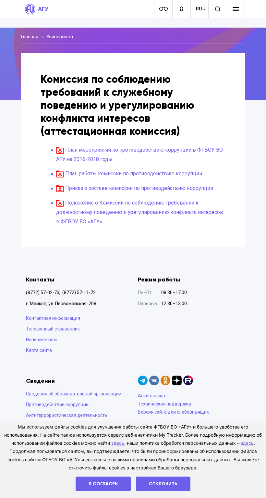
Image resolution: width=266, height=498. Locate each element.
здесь (117, 443)
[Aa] (163, 9)
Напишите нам (41, 339)
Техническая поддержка (164, 403)
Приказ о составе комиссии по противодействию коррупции (139, 188)
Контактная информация (53, 318)
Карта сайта (39, 350)
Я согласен (103, 484)
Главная (29, 36)
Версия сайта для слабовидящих (173, 412)
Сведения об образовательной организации (73, 393)
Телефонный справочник (53, 328)
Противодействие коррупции (57, 404)
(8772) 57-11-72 (79, 292)
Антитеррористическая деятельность (66, 415)
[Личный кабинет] (181, 9)
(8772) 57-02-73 (42, 292)
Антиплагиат (152, 395)
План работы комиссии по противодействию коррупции (133, 173)
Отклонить (163, 484)
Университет (60, 36)
